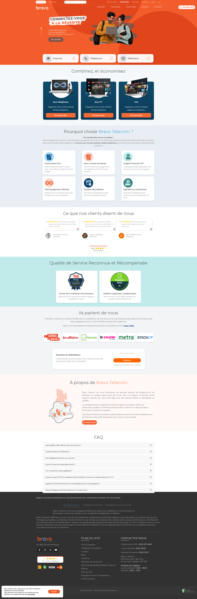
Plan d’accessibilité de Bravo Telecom (98, 565)
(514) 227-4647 (145, 544)
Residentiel (41, 2)
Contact (84, 551)
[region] (98, 31)
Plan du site (86, 572)
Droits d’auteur (88, 579)
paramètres (31, 594)
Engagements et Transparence (95, 575)
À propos (135, 2)
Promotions (124, 2)
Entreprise (53, 2)
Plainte (84, 569)
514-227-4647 (188, 7)
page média (129, 326)
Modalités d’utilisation (91, 548)
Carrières (85, 558)
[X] (50, 549)
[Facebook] (39, 549)
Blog (83, 555)
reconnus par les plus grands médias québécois (96, 143)
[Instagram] (44, 549)
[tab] (98, 445)
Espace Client (112, 2)
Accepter (54, 592)
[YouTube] (55, 549)
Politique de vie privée (91, 562)
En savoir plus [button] (61, 115)
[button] (41, 28)
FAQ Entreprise (88, 545)
